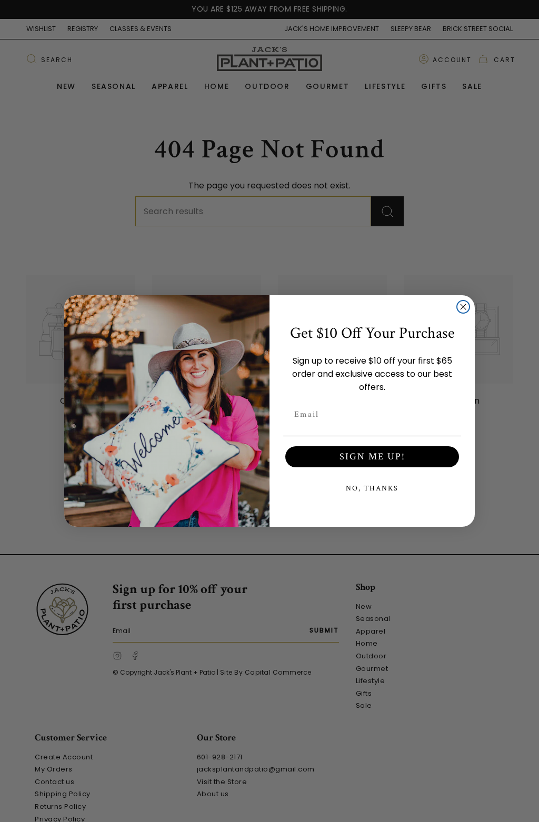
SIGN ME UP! (372, 456)
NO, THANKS (372, 488)
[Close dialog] (463, 306)
